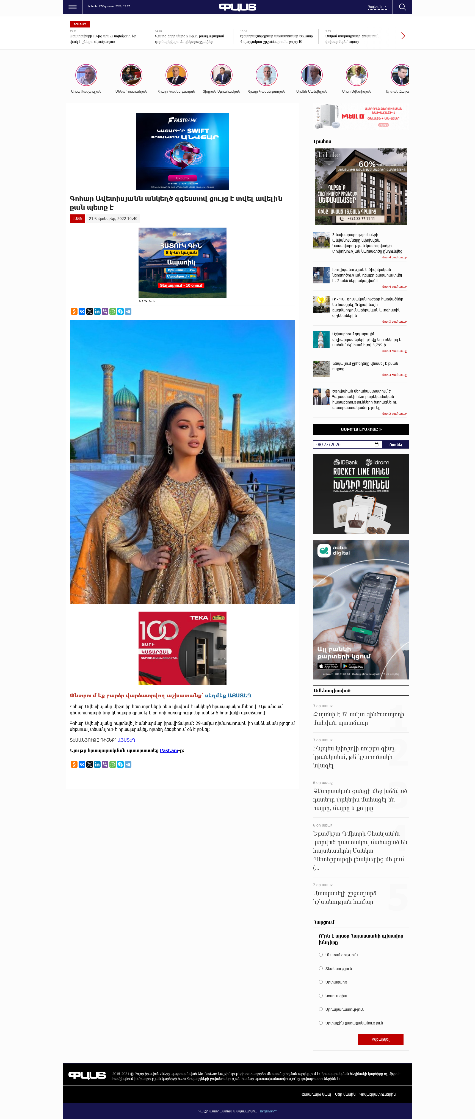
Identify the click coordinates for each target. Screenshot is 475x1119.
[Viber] (105, 311)
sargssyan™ (268, 1111)
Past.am (169, 750)
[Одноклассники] (74, 311)
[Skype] (120, 311)
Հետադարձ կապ (316, 1094)
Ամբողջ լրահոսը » (361, 429)
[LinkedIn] (97, 311)
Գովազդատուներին (378, 1094)
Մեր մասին (345, 1094)
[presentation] (384, 38)
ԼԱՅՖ (77, 218)
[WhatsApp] (112, 311)
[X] (89, 311)
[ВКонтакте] (82, 311)
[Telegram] (128, 311)
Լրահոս (322, 141)
